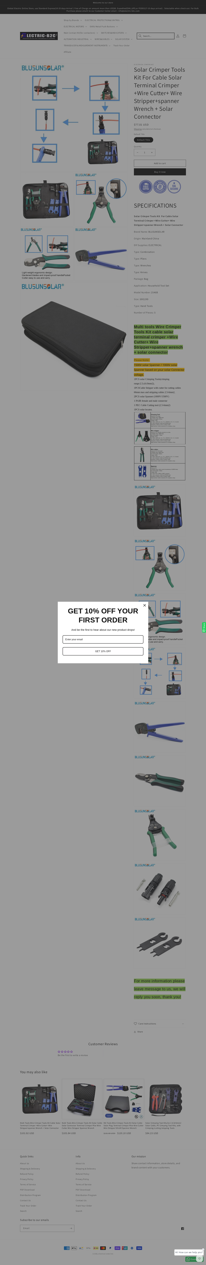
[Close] (144, 605)
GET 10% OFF (103, 651)
